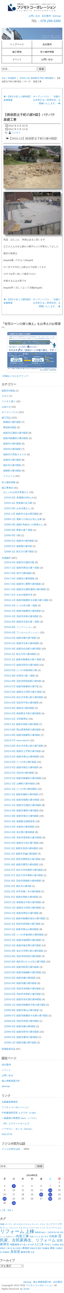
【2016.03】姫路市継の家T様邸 (19, 638)
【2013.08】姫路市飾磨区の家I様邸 (21, 735)
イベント (16, 59)
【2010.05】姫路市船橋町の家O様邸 (22, 972)
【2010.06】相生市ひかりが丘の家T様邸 (24, 961)
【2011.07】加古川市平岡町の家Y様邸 (23, 875)
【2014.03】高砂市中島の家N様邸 (21, 702)
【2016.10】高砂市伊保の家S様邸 (21, 616)
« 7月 (3, 1210)
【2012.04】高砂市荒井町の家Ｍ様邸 (22, 837)
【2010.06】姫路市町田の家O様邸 (21, 967)
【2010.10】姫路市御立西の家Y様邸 (22, 945)
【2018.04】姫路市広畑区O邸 (18, 562)
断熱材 (25, 1248)
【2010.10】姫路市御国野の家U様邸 (22, 940)
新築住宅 (33, 1248)
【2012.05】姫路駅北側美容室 (19, 821)
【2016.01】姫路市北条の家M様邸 (21, 643)
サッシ (5, 1228)
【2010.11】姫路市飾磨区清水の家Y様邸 (24, 918)
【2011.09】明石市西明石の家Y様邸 (22, 859)
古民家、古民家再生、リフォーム (31, 1238)
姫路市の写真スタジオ (14, 454)
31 (13, 1203)
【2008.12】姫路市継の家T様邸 (19, 1042)
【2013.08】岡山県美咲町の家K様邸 (22, 729)
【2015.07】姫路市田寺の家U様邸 (21, 665)
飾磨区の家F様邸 (12, 422)
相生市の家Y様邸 (12, 465)
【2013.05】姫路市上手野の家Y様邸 (22, 751)
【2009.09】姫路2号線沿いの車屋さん (23, 524)
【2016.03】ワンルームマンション (21, 632)
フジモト (16, 132)
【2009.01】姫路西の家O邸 (17, 546)
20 (41, 1194)
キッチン (35, 1224)
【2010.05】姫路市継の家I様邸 (19, 977)
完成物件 (12, 78)
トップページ (17, 44)
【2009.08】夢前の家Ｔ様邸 (17, 530)
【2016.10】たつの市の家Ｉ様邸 (20, 605)
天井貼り (48, 1245)
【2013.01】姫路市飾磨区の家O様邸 (22, 778)
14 (50, 1190)
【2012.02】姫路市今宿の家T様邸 (21, 843)
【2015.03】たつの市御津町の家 (20, 670)
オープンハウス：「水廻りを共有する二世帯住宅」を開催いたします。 (47, 100)
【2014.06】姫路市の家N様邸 (18, 708)
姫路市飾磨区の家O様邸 (15, 438)
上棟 (29, 1231)
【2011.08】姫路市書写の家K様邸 (20, 864)
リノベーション (54, 1227)
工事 (8, 1248)
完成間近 (55, 1245)
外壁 (32, 1245)
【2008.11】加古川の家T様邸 (18, 551)
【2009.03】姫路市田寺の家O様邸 (21, 1031)
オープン (8, 1224)
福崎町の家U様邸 (12, 470)
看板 (52, 1248)
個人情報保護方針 (11, 1080)
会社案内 (46, 16)
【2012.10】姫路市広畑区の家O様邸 (22, 805)
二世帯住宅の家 (52, 1232)
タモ (20, 1228)
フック (42, 1228)
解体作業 (25, 1252)
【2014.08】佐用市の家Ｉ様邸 (19, 675)
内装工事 (22, 1236)
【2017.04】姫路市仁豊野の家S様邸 (22, 584)
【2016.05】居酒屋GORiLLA (18, 497)
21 (50, 1194)
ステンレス (13, 1228)
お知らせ (6, 406)
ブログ (5, 396)
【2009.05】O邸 (12, 535)
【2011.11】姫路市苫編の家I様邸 (20, 853)
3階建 (2, 1224)
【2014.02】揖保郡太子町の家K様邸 (22, 713)
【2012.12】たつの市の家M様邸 (20, 789)
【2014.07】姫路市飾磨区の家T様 (21, 686)
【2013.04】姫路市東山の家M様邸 (21, 756)
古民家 (53, 1236)
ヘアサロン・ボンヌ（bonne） (17, 1129)
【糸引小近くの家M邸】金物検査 (17, 98)
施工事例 (16, 52)
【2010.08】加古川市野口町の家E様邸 (23, 950)
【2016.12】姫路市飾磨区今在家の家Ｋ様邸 (26, 600)
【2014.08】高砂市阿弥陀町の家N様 (22, 681)
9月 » (10, 1210)
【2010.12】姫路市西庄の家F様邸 (21, 913)
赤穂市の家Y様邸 (12, 459)
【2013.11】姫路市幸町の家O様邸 (21, 724)
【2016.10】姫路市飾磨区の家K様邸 (22, 611)
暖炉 (40, 1248)
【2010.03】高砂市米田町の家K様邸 (22, 988)
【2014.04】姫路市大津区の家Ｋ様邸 (22, 691)
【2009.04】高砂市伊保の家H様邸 (21, 1021)
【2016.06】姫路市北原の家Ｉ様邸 (21, 621)
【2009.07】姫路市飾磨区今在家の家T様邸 (25, 1015)
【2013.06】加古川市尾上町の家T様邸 (23, 745)
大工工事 (39, 1244)
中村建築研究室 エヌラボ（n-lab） (19, 1112)
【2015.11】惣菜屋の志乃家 (17, 503)
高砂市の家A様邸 (12, 449)
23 (4, 1199)
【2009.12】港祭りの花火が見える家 (22, 519)
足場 (32, 1252)
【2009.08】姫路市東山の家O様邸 (21, 1010)
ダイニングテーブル (31, 1228)
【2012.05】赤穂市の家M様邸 (18, 826)
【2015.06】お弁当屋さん (16, 508)
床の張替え (17, 1248)
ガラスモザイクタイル (22, 1224)
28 (50, 1199)
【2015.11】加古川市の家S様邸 (19, 654)
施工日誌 (6, 417)
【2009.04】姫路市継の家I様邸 (19, 1026)
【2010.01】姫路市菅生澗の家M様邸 (22, 999)
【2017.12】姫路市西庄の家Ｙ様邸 (21, 567)
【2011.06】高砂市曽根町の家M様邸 (22, 880)
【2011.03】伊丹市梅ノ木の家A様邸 (22, 891)
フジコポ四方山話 (11, 1149)
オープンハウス (10, 412)
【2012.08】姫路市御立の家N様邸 (21, 816)
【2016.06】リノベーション (17, 627)
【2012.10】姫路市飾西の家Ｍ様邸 (21, 799)
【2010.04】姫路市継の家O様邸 (20, 983)
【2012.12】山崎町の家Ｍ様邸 (19, 783)
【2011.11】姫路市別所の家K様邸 (20, 848)
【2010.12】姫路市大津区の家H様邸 (22, 907)
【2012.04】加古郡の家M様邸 (18, 832)
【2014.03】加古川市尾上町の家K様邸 (23, 697)
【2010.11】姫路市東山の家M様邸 (21, 929)
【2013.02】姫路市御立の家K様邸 (21, 767)
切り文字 (44, 1237)
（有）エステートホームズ (15, 1123)
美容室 (15, 1251)
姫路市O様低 (8, 390)
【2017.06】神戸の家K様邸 (17, 573)
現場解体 (45, 1248)
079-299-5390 (50, 21)
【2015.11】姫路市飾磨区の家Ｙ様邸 (22, 659)
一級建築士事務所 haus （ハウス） (20, 1118)
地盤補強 (14, 1244)
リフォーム (9, 476)
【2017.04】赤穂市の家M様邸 (18, 578)
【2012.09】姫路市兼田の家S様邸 (21, 810)
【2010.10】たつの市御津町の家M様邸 (23, 934)
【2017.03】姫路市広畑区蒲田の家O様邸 (24, 589)
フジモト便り (8, 401)
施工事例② (7, 487)
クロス (42, 1224)
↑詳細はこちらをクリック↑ (15, 376)
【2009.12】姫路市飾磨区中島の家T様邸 (24, 1004)
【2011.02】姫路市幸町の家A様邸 (20, 897)
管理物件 (6, 1252)
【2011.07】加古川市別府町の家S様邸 (23, 870)
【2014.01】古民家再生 (15, 718)
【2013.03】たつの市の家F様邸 (19, 762)
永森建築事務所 (10, 1102)
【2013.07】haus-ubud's (16, 740)
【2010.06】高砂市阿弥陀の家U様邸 (22, 956)
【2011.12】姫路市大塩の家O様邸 (21, 513)
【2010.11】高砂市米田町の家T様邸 (22, 923)
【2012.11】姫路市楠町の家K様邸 (20, 794)
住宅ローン (10, 1237)
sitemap (57, 16)
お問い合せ (34, 16)
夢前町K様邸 (9, 427)
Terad (26, 1288)
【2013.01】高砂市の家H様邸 (18, 772)
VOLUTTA (7, 1134)
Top (3, 78)
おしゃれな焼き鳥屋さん (16, 492)
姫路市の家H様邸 (12, 443)
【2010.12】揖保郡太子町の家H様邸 (36, 78)
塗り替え (23, 1245)
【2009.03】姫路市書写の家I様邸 (20, 1037)
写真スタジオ (35, 1237)
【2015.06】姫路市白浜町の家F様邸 (22, 648)
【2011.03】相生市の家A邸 (17, 886)
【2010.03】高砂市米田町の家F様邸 (22, 994)
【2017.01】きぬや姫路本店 (17, 594)
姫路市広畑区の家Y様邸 (15, 432)
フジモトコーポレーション (15, 1107)
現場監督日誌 (8, 1049)
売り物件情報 (47, 52)
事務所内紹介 (40, 1232)
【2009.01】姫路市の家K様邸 (18, 540)
